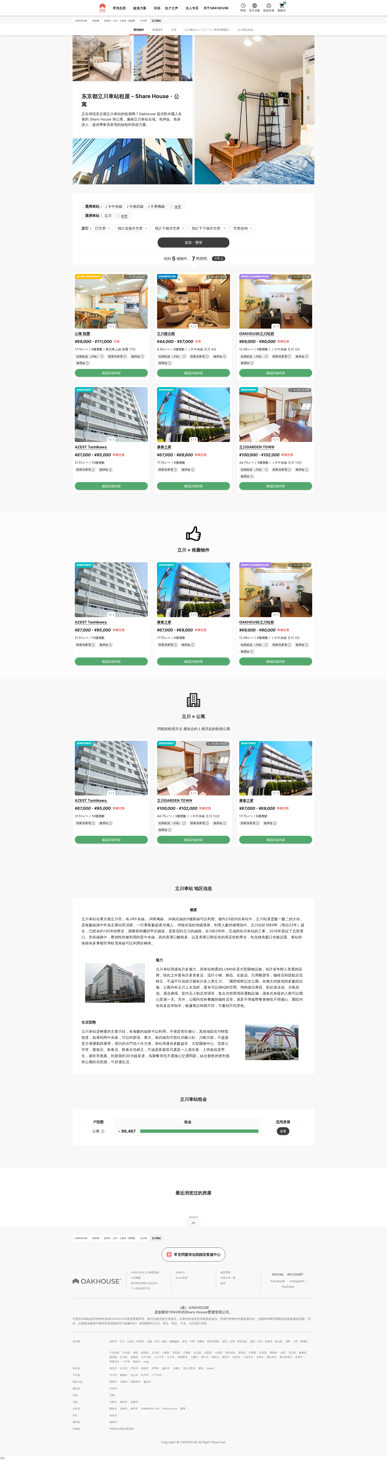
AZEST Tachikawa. (91, 447)
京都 (75, 1395)
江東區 (187, 1352)
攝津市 (123, 1401)
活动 (157, 8)
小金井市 (248, 1357)
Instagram (297, 1281)
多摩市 (299, 1357)
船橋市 (123, 1375)
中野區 (252, 1352)
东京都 (77, 1341)
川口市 (123, 1368)
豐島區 (273, 1352)
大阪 (75, 1401)
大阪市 (113, 1401)
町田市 (236, 1357)
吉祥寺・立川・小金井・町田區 (127, 1341)
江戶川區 (146, 1357)
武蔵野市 (182, 1357)
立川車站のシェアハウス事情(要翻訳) (207, 29)
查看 (283, 1131)
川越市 (176, 1368)
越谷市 (166, 1368)
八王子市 (159, 1357)
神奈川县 (77, 1381)
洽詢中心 (180, 1272)
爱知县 (76, 1388)
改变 (178, 206)
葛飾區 (134, 1357)
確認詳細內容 (111, 373)
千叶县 (76, 1375)
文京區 (155, 1352)
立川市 (170, 1357)
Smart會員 (181, 1277)
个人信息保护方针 (140, 1288)
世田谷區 (230, 1352)
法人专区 (192, 8)
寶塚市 (113, 1408)
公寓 (173, 29)
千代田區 (114, 1352)
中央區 (126, 1352)
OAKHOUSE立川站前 (256, 333)
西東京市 (114, 1361)
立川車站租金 (245, 29)
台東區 (166, 1352)
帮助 (243, 10)
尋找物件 (138, 29)
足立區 (123, 1357)
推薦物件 (157, 29)
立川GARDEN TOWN (256, 447)
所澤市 (155, 1368)
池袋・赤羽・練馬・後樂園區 (163, 1341)
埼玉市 (113, 1368)
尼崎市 (123, 1408)
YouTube (288, 1287)
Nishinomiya (170, 1408)
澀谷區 (242, 1352)
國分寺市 (272, 1357)
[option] (111, 301)
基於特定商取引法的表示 (144, 1283)
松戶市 (144, 1375)
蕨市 (201, 1368)
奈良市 (113, 1415)
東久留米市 (286, 1357)
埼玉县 (76, 1368)
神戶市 (134, 1408)
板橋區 (302, 1352)
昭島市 (215, 1357)
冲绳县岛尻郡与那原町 (122, 1428)
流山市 (134, 1375)
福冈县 (76, 1422)
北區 (282, 1352)
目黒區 (208, 1352)
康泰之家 (164, 447)
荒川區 (292, 1352)
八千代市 (156, 1375)
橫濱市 (113, 1381)
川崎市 (123, 1381)
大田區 (218, 1352)
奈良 (75, 1415)
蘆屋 (182, 1408)
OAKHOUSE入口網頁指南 (145, 1272)
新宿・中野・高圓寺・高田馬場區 (200, 1341)
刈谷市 (113, 1388)
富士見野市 (189, 1368)
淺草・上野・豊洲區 (296, 1341)
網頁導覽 (225, 1272)
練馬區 (113, 1357)
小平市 (126, 1361)
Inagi (146, 1361)
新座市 (144, 1368)
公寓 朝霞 (82, 333)
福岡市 (113, 1422)
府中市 (205, 1357)
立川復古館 (166, 333)
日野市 (260, 1357)
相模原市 (135, 1381)
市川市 (113, 1375)
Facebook (278, 1281)
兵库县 (76, 1408)
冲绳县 (76, 1428)
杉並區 (263, 1352)
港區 (135, 1352)
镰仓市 (147, 1381)
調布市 (226, 1357)
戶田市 (134, 1368)
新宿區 (144, 1352)
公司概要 (136, 1277)
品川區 (197, 1352)
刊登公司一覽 (228, 1277)
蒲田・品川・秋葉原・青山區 (266, 1341)
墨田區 (176, 1352)
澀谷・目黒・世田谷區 (234, 1341)
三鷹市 (194, 1357)
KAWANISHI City (150, 1408)
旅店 (223, 1283)
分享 (217, 258)
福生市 (136, 1361)
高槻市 (134, 1401)
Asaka (210, 1368)
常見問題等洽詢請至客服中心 (197, 1254)
